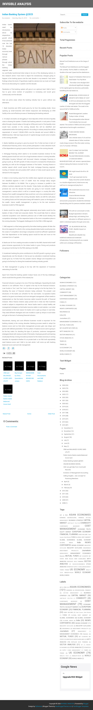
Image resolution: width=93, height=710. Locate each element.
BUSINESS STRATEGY (67, 286)
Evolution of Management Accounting (75, 473)
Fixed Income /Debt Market (83, 612)
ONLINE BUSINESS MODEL (72, 464)
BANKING (63, 517)
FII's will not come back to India (79, 211)
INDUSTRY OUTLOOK (66, 626)
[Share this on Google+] (4, 348)
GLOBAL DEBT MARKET (83, 537)
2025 (64, 388)
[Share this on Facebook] (8, 348)
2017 (64, 413)
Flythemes (38, 706)
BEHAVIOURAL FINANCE (75, 517)
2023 (64, 394)
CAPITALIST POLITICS (73, 523)
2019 (64, 406)
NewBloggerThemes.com (63, 706)
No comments (34, 18)
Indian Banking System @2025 (17, 14)
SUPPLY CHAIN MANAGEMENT (82, 567)
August (66, 437)
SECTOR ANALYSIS (66, 334)
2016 (64, 416)
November (67, 431)
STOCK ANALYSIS (65, 338)
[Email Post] (3, 353)
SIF (70, 564)
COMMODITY (64, 292)
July (65, 440)
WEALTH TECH (64, 656)
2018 (64, 409)
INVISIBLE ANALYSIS (16, 4)
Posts (64, 28)
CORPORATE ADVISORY (70, 526)
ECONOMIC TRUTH (84, 529)
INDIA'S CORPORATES (67, 308)
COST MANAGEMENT (67, 295)
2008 (64, 503)
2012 (64, 491)
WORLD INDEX (64, 354)
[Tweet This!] (13, 348)
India (61, 315)
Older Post (51, 414)
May (65, 446)
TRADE (62, 344)
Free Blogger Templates (80, 706)
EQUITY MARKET (65, 532)
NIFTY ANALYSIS (65, 331)
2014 (64, 422)
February (67, 488)
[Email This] (7, 353)
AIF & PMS (64, 515)
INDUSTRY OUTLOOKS (74, 548)
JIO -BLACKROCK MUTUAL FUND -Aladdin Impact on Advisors (78, 229)
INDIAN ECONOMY (78, 545)
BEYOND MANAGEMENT (71, 593)
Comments (66, 32)
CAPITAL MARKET (65, 289)
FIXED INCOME (83, 534)
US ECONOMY (64, 347)
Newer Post (6, 414)
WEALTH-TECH (68, 572)
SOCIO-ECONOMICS (78, 564)
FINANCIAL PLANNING (69, 534)
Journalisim (63, 318)
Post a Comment (11, 427)
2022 (64, 397)
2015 (64, 419)
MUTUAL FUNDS (65, 325)
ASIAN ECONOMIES (66, 282)
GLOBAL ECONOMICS (67, 540)
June (65, 443)
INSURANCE (64, 312)
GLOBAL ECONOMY (66, 305)
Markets (62, 556)
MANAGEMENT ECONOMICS (69, 321)
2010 (64, 497)
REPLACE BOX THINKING (75, 561)
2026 (64, 385)
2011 (64, 494)
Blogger (85, 703)
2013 (64, 425)
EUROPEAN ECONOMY (67, 299)
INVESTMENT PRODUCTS (69, 550)
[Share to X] (12, 353)
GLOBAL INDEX (66, 542)
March (66, 484)
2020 (64, 403)
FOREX (62, 302)
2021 (64, 400)
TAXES (62, 341)
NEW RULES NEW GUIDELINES (75, 559)
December (67, 428)
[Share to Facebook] (14, 353)
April (65, 481)
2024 (64, 391)
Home (29, 414)
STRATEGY (70, 567)
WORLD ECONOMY (66, 351)
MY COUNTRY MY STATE (67, 328)
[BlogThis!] (10, 353)
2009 (64, 500)
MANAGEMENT (64, 553)
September (68, 434)
